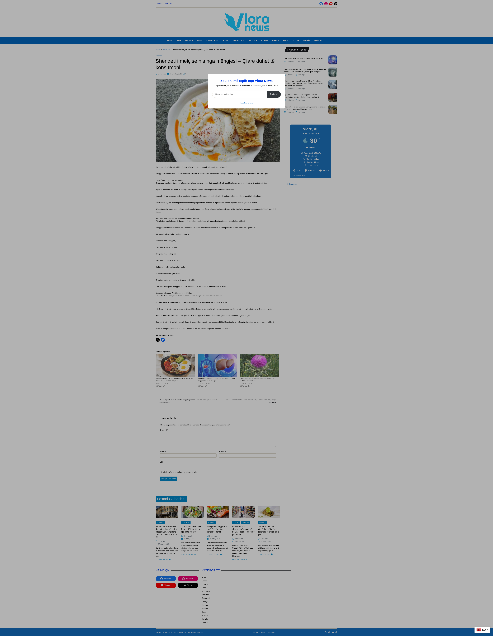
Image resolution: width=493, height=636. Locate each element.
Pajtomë (274, 94)
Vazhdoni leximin (246, 103)
